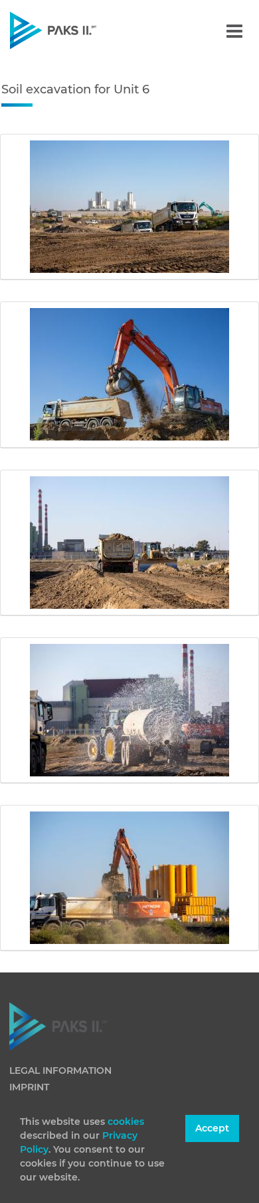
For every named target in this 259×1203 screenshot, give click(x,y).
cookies (126, 1121)
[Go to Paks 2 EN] (76, 30)
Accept (212, 1128)
